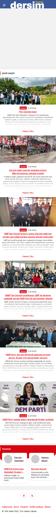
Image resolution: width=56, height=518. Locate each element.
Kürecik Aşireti (38, 469)
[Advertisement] (28, 39)
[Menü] (4, 5)
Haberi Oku (28, 131)
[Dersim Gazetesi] (27, 5)
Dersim (23, 108)
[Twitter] (32, 496)
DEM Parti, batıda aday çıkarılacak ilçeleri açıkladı (28, 419)
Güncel (23, 416)
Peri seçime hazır (28, 111)
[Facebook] (24, 496)
